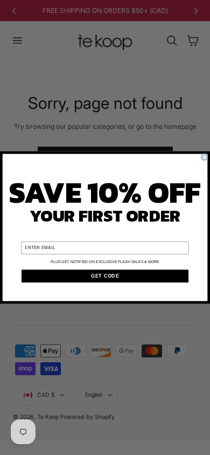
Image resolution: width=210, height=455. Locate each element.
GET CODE (105, 276)
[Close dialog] (204, 157)
